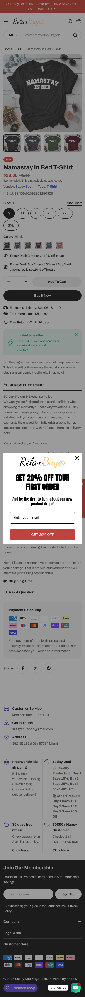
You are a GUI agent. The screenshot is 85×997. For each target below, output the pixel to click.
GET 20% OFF (42, 535)
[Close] (77, 458)
